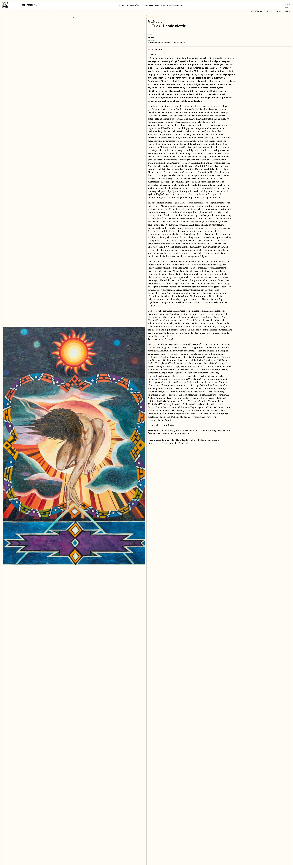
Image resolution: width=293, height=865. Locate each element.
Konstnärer (135, 5)
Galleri (144, 5)
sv (286, 11)
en (289, 11)
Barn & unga (160, 5)
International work (176, 5)
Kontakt (269, 11)
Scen (151, 5)
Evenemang (123, 5)
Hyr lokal (277, 11)
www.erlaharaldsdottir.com (161, 425)
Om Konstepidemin (258, 11)
